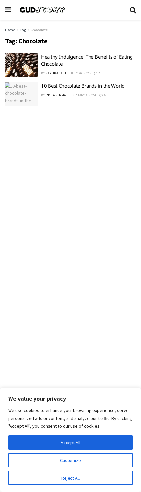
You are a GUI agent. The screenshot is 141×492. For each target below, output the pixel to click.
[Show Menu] (8, 10)
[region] (70, 440)
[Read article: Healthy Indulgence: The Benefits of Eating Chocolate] (21, 65)
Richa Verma (56, 95)
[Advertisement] (70, 187)
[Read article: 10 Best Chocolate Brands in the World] (21, 94)
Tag (23, 29)
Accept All (70, 442)
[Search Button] (133, 10)
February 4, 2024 (82, 95)
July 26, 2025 (80, 73)
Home (10, 29)
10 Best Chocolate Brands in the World (83, 85)
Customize (70, 460)
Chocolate (39, 29)
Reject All (70, 478)
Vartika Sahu (56, 73)
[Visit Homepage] (70, 10)
